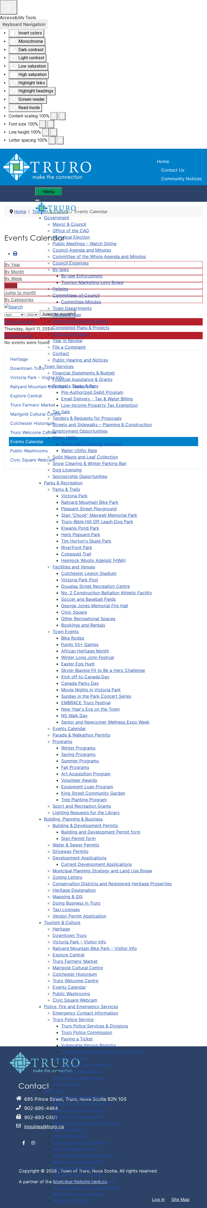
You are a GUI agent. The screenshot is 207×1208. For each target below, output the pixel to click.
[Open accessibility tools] (8, 7)
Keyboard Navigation (23, 24)
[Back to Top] (197, 1198)
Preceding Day (19, 321)
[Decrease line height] (45, 132)
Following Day (19, 335)
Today (11, 285)
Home (163, 161)
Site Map (180, 1199)
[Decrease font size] (42, 124)
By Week (13, 278)
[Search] (13, 306)
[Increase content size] (61, 116)
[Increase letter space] (60, 140)
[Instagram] (33, 1143)
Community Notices (181, 178)
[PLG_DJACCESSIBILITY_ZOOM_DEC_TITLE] (53, 116)
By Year (12, 264)
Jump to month (20, 292)
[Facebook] (24, 1143)
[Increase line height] (53, 132)
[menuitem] (56, 217)
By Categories (19, 299)
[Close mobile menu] (37, 200)
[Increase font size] (50, 124)
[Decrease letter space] (52, 140)
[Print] (15, 253)
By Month (14, 271)
